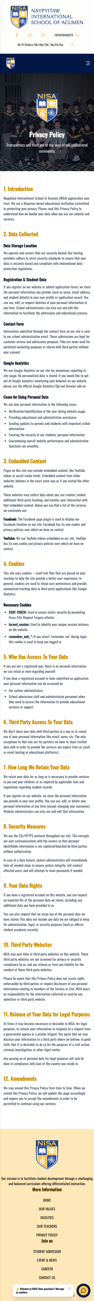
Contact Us (47, 1277)
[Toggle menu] (88, 63)
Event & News (47, 1260)
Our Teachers (47, 1226)
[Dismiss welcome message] (69, 1288)
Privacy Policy (47, 1235)
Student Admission (47, 1251)
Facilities (47, 1217)
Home (47, 1200)
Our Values (47, 1208)
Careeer (47, 1268)
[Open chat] (84, 1291)
